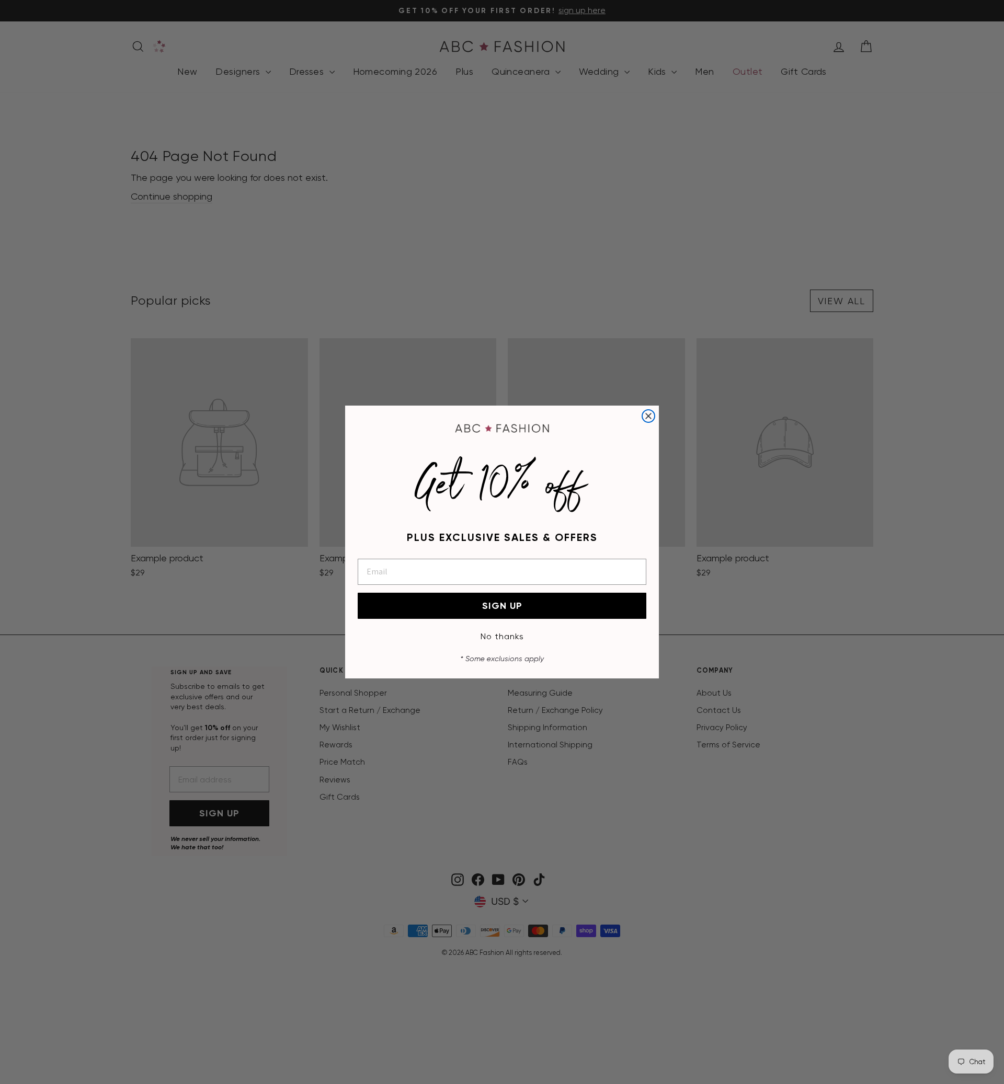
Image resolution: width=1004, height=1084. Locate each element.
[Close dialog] (648, 416)
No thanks (502, 636)
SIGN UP (502, 606)
